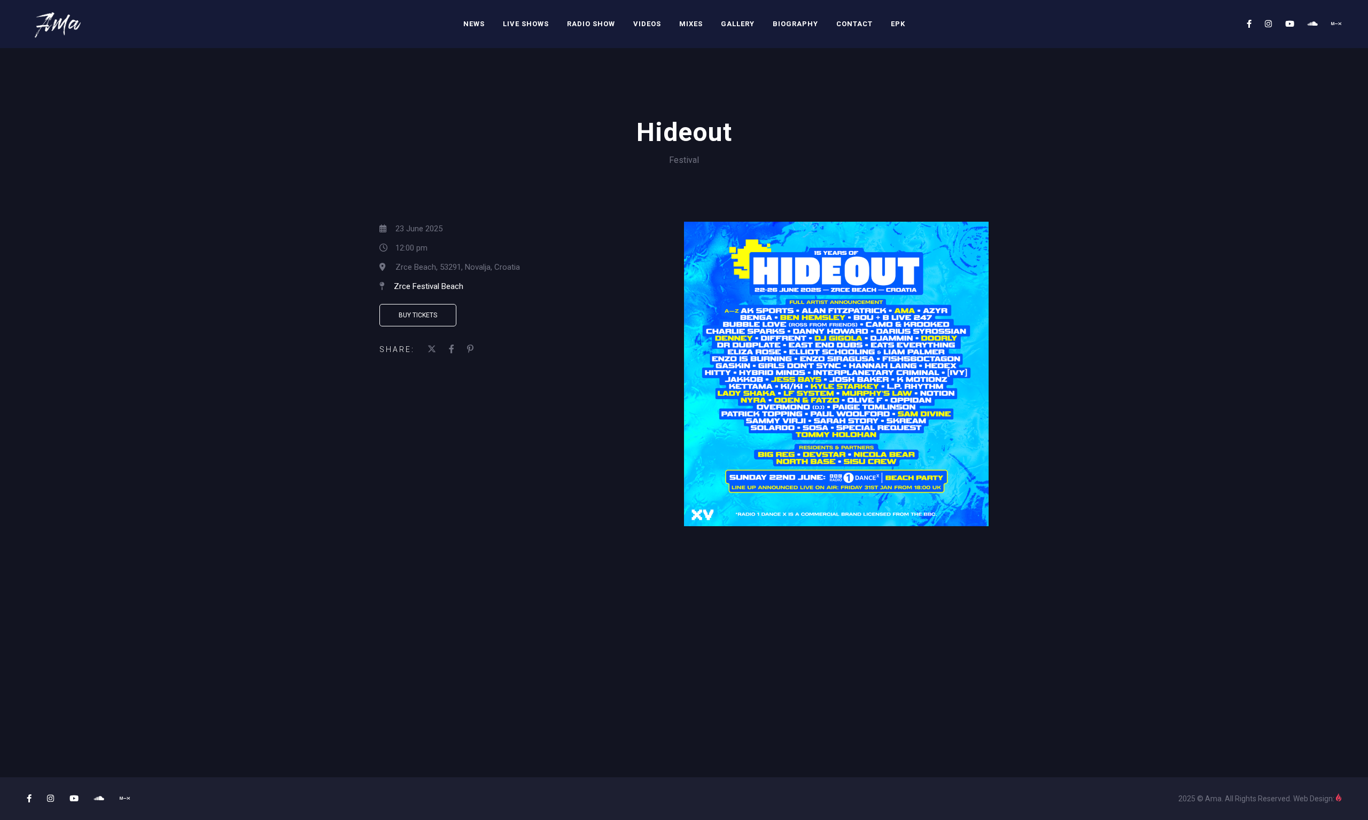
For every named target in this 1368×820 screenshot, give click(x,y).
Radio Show (591, 24)
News (474, 24)
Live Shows (526, 24)
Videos (647, 24)
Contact (854, 24)
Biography (795, 24)
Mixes (691, 24)
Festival (684, 160)
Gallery (738, 24)
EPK (898, 24)
